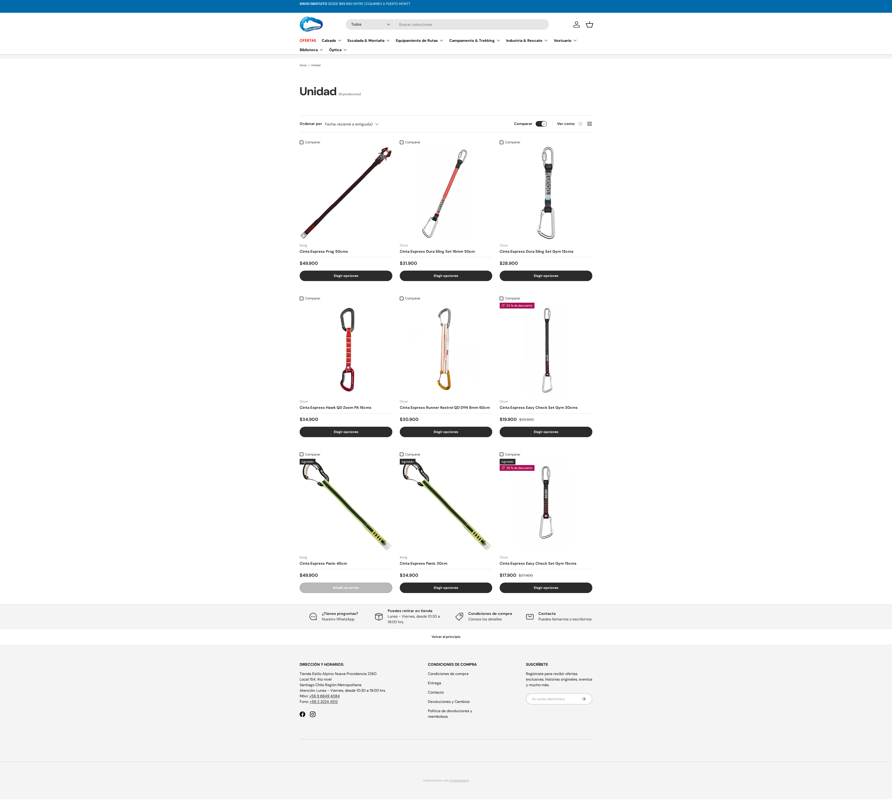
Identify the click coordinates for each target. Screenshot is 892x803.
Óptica (335, 49)
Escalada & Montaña (366, 40)
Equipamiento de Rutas (417, 40)
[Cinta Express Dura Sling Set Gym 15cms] (546, 193)
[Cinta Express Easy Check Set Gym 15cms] (546, 505)
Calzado (329, 40)
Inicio (303, 65)
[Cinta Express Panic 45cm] (346, 505)
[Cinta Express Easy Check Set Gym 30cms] (546, 349)
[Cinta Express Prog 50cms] (346, 193)
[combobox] (447, 24)
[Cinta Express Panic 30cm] (446, 505)
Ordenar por (311, 123)
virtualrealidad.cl (459, 780)
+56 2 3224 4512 (324, 701)
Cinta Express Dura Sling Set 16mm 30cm (437, 251)
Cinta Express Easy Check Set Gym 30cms (539, 407)
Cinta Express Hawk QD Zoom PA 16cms (335, 407)
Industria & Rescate (524, 40)
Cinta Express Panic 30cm (423, 563)
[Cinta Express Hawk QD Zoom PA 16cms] (346, 349)
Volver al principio (446, 637)
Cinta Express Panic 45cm (323, 563)
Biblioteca (309, 49)
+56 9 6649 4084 (324, 696)
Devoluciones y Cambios (449, 701)
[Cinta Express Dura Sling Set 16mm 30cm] (446, 193)
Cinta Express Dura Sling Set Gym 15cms (537, 251)
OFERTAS (308, 40)
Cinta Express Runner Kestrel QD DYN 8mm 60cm (445, 407)
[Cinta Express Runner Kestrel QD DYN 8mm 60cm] (446, 349)
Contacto (436, 692)
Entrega (434, 683)
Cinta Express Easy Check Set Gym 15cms (538, 563)
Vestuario (562, 40)
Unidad (316, 65)
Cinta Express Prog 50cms (324, 251)
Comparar (523, 123)
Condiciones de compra (448, 673)
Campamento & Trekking (472, 40)
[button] (589, 24)
